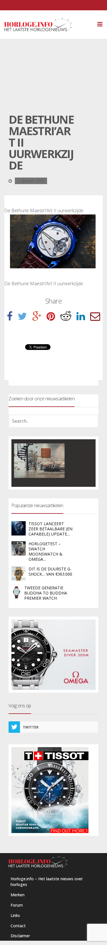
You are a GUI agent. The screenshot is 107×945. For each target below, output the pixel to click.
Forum (17, 905)
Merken (18, 894)
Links (15, 915)
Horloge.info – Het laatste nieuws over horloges (47, 881)
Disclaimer (20, 935)
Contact (18, 925)
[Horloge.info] (48, 24)
